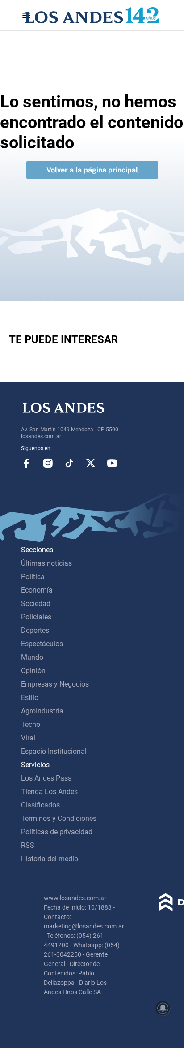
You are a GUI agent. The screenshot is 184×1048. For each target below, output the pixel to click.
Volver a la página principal (92, 170)
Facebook (26, 463)
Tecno (30, 724)
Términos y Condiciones (58, 818)
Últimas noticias (46, 563)
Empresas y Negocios (55, 684)
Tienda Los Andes (49, 791)
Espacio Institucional (54, 751)
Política (33, 576)
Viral (28, 738)
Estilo (29, 697)
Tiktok (69, 463)
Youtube (112, 463)
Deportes (35, 630)
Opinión (33, 670)
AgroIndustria (42, 711)
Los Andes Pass (46, 778)
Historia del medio (49, 859)
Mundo (32, 657)
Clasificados (40, 805)
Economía (37, 590)
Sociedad (35, 603)
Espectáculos (42, 644)
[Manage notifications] (163, 1008)
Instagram (47, 463)
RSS (27, 845)
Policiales (36, 617)
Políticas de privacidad (56, 832)
